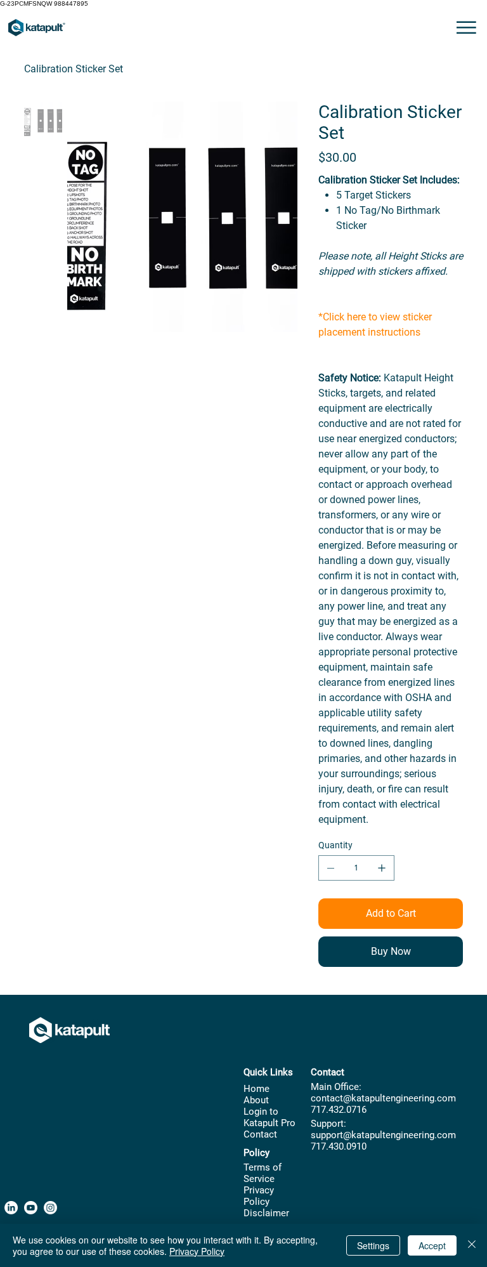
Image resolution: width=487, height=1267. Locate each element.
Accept (432, 1245)
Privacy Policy (259, 1196)
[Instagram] (50, 1207)
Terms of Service (263, 1173)
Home (256, 1088)
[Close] (471, 1245)
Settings (373, 1245)
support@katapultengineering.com (383, 1135)
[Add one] (381, 868)
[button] (466, 27)
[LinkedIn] (11, 1207)
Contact (260, 1134)
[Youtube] (30, 1207)
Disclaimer (266, 1213)
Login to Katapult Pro (269, 1117)
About (256, 1100)
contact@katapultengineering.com (383, 1098)
